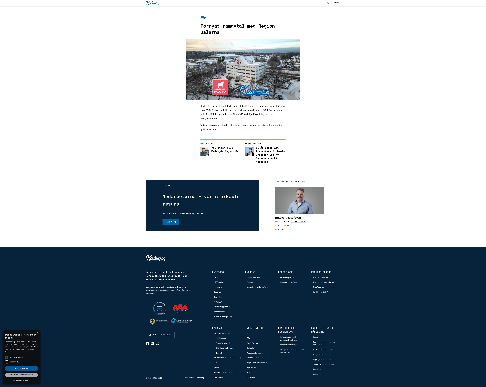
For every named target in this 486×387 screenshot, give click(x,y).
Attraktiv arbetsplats (257, 287)
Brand (216, 367)
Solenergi (251, 377)
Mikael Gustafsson (288, 217)
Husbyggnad (221, 338)
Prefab (219, 353)
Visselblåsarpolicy (223, 316)
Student (250, 282)
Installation (254, 327)
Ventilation (252, 343)
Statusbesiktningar (289, 344)
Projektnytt (220, 297)
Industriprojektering (226, 343)
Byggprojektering (222, 333)
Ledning (217, 292)
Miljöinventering (321, 354)
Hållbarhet (219, 282)
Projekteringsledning (323, 282)
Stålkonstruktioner (225, 348)
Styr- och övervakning (257, 362)
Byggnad (217, 327)
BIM (215, 362)
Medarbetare (219, 311)
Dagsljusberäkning (322, 359)
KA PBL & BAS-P (320, 292)
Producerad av (194, 378)
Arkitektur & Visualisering (227, 358)
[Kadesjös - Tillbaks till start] (152, 3)
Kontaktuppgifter (222, 307)
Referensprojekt (288, 277)
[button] (21, 380)
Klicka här (171, 222)
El (248, 333)
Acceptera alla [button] (21, 368)
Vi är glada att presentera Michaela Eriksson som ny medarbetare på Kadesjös (270, 154)
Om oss (217, 277)
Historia (218, 287)
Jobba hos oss (253, 277)
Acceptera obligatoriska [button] (21, 375)
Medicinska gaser (255, 353)
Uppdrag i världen (288, 282)
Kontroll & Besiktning (225, 372)
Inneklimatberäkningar (324, 364)
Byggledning (318, 287)
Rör (248, 338)
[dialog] (21, 357)
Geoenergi (317, 374)
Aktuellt (218, 302)
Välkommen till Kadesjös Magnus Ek (224, 149)
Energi (316, 337)
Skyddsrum (218, 377)
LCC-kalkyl (318, 369)
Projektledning (298, 221)
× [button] (38, 333)
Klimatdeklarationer (323, 349)
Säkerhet (251, 348)
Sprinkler (251, 367)
